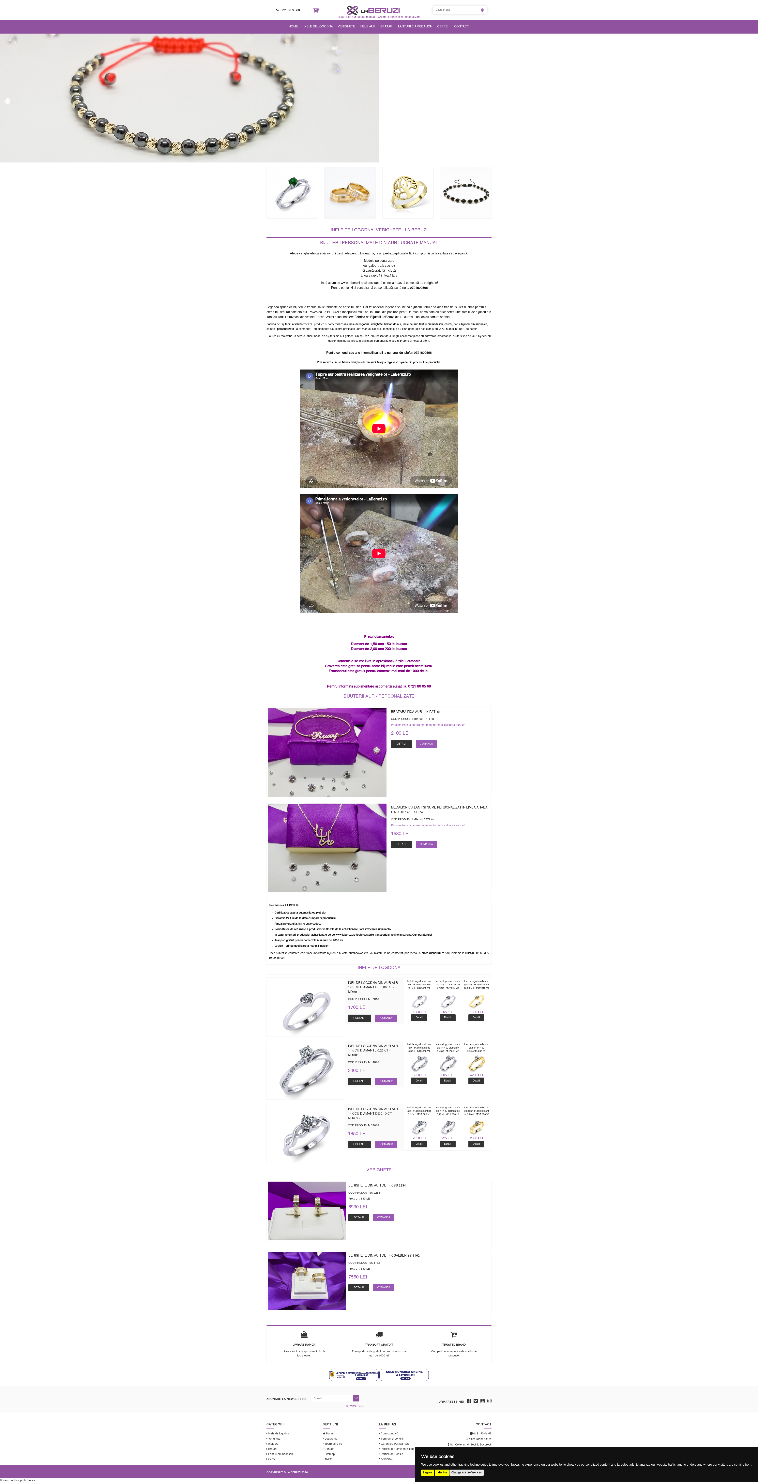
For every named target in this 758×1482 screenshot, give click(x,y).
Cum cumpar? (389, 1433)
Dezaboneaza (355, 1406)
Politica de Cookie (391, 1454)
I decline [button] (442, 1472)
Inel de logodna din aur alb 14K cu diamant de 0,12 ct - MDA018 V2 (448, 984)
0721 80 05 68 (289, 10)
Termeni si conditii (391, 1438)
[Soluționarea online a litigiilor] (404, 1374)
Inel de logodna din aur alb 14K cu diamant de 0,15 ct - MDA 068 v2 (448, 1110)
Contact (461, 26)
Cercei (442, 26)
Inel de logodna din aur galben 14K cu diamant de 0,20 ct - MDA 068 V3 (476, 1110)
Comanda (426, 744)
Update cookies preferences (17, 1480)
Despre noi (331, 1438)
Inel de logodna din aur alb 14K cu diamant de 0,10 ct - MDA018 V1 (419, 984)
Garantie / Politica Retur (395, 1444)
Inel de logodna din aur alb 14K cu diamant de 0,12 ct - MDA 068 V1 (419, 1110)
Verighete (346, 26)
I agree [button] (427, 1472)
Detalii (401, 744)
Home (293, 26)
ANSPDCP (386, 1458)
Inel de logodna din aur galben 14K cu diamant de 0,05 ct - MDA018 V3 (476, 984)
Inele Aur (367, 26)
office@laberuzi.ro (480, 1439)
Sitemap (329, 1454)
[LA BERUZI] (373, 10)
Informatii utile (333, 1444)
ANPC (328, 1459)
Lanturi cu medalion (415, 26)
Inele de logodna (318, 26)
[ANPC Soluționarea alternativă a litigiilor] (354, 1374)
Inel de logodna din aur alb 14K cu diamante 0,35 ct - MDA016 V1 (419, 1047)
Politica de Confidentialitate (397, 1449)
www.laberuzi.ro (352, 282)
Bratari (386, 26)
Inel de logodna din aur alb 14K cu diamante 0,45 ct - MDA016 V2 (448, 1047)
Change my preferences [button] (466, 1472)
